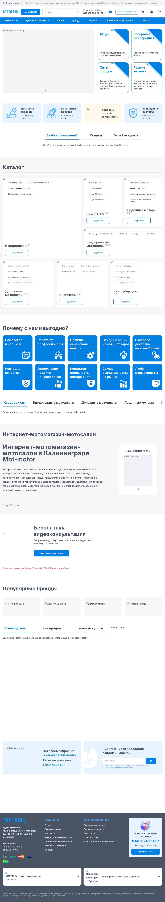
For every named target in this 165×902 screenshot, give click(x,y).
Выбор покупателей (62, 135)
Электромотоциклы (15, 272)
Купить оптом (91, 837)
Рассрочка (89, 833)
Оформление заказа (94, 825)
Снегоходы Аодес (89, 272)
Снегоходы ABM (68, 272)
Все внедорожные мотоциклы (101, 234)
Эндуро (136, 234)
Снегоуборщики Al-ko (125, 277)
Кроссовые (150, 234)
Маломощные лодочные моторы (143, 194)
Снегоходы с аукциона (90, 266)
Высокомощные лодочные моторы (140, 201)
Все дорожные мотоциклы (18, 266)
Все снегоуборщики (124, 266)
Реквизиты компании (56, 845)
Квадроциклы (15, 402)
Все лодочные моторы (139, 183)
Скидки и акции (53, 829)
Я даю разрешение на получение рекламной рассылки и (128, 767)
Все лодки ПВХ (95, 183)
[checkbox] (103, 766)
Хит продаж (51, 628)
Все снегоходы (68, 266)
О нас (48, 825)
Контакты (50, 833)
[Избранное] (143, 12)
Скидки (96, 135)
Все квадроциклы (15, 183)
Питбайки (123, 234)
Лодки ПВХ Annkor (96, 200)
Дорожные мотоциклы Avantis (20, 283)
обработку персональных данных (119, 768)
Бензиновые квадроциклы (38, 183)
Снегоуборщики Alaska (125, 283)
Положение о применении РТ (60, 841)
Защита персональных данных (100, 841)
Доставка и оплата (94, 829)
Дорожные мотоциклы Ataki (19, 277)
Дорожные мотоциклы (99, 402)
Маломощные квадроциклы (19, 188)
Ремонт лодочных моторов (59, 837)
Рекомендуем (15, 628)
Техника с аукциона (137, 188)
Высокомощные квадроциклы (19, 194)
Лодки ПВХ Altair (95, 188)
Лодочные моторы (139, 402)
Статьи (49, 849)
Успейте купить (126, 135)
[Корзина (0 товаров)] (159, 12)
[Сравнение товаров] (151, 12)
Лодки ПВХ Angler (96, 194)
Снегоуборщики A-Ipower (126, 272)
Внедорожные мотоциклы (53, 402)
